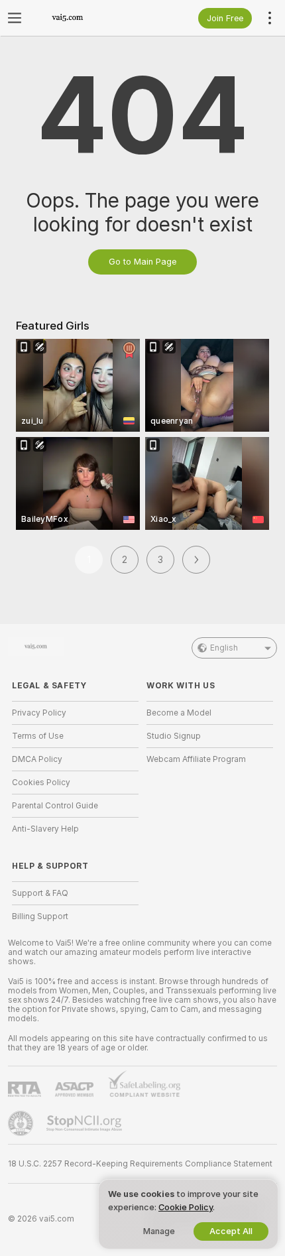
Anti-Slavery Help (45, 829)
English (224, 648)
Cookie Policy (185, 1207)
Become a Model (178, 713)
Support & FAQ (40, 893)
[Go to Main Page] (85, 18)
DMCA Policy (37, 759)
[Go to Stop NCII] (85, 1123)
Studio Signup (173, 736)
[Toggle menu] (14, 18)
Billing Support (40, 916)
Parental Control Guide (55, 805)
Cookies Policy (41, 782)
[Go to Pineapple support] (22, 1123)
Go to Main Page (142, 262)
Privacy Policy (39, 713)
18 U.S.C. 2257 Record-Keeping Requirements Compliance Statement (140, 1163)
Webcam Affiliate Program (196, 759)
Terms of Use (38, 736)
